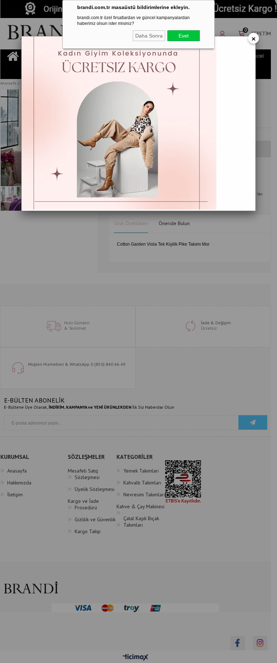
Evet (184, 36)
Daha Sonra (149, 36)
